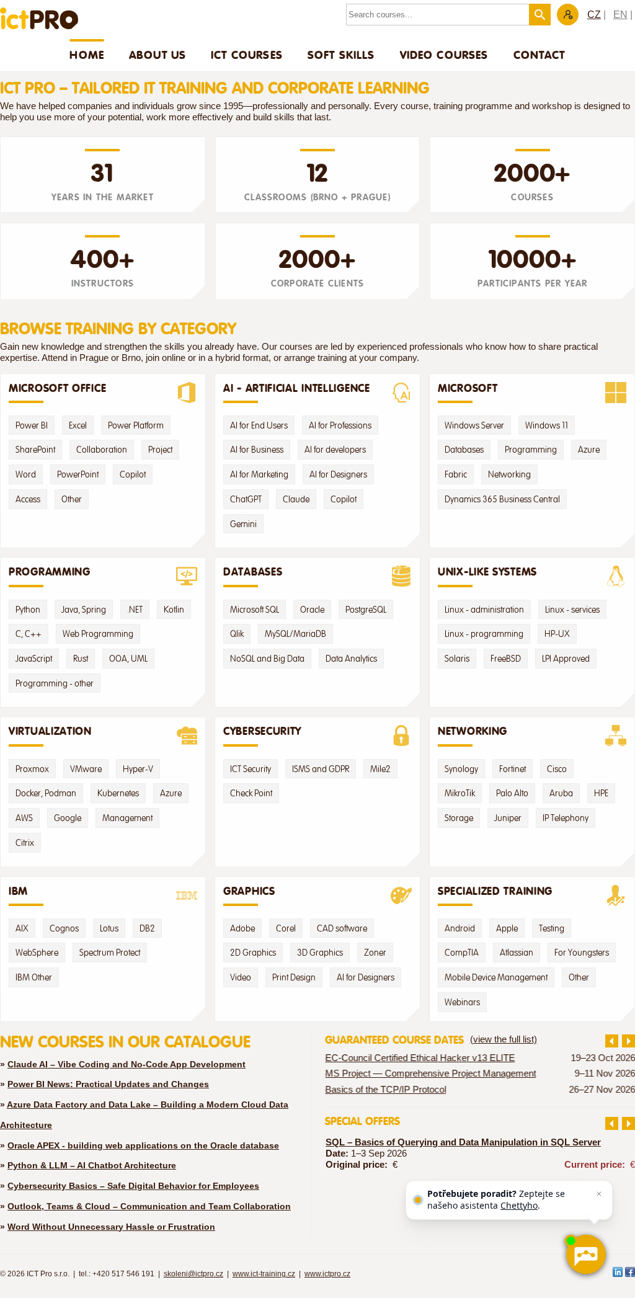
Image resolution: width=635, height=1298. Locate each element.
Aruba (561, 793)
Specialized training (495, 891)
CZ (594, 14)
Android (460, 928)
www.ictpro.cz (327, 1273)
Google (67, 818)
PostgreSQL (365, 610)
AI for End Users (259, 425)
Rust (80, 659)
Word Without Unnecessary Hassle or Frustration (111, 1227)
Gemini (243, 524)
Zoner (375, 953)
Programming (531, 450)
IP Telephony (565, 818)
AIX (22, 928)
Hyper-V (138, 769)
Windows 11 (546, 425)
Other (71, 499)
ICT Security (250, 769)
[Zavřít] (599, 1194)
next (628, 1040)
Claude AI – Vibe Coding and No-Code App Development (126, 1064)
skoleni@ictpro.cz (193, 1273)
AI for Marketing (259, 474)
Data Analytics (351, 659)
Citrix (25, 843)
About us (157, 54)
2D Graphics (253, 953)
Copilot (133, 474)
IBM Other (34, 977)
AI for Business (256, 450)
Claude (296, 499)
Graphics (249, 891)
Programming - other (55, 683)
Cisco (557, 769)
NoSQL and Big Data (267, 659)
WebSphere (37, 953)
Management (127, 818)
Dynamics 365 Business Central (502, 499)
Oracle (312, 610)
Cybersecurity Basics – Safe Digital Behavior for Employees (133, 1186)
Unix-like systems (487, 572)
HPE (601, 793)
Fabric (456, 474)
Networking (509, 474)
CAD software (342, 928)
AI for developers (335, 450)
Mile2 (380, 769)
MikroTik (460, 793)
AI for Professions (340, 425)
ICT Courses (247, 54)
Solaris (457, 659)
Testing (551, 928)
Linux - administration (484, 610)
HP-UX (557, 634)
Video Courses (444, 54)
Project (160, 450)
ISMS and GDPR (320, 769)
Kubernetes (118, 793)
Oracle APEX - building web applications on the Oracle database (143, 1145)
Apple (507, 928)
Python (28, 610)
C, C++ (29, 634)
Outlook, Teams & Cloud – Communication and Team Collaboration (149, 1206)
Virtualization (50, 731)
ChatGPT (246, 499)
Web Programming (98, 634)
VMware (86, 769)
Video (240, 977)
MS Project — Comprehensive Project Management (430, 1073)
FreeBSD (506, 659)
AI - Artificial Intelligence (296, 388)
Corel (286, 928)
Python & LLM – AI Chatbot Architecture (91, 1165)
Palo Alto (512, 793)
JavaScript (34, 659)
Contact (539, 54)
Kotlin (174, 610)
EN (620, 14)
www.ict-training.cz (264, 1273)
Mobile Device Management (496, 977)
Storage (459, 818)
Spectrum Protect (109, 953)
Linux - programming (484, 634)
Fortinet (512, 769)
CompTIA (462, 953)
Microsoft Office (57, 388)
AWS (24, 818)
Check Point (251, 793)
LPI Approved (566, 659)
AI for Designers (338, 474)
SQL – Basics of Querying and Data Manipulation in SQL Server (463, 1142)
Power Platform (136, 425)
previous (611, 1040)
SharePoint (35, 450)
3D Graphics (320, 953)
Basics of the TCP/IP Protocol (385, 1089)
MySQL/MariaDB (295, 634)
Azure (589, 450)
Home (86, 54)
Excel (78, 425)
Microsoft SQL (254, 610)
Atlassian (516, 953)
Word (26, 474)
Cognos (64, 928)
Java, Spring (83, 610)
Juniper (508, 818)
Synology (461, 769)
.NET (135, 610)
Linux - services (572, 610)
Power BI (32, 425)
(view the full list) (503, 1039)
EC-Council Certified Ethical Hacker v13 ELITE (420, 1058)
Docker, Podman (46, 793)
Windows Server (474, 425)
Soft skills (341, 54)
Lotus (109, 928)
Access (28, 499)
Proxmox (32, 769)
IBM (18, 891)
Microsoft (467, 388)
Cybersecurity (262, 731)
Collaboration (101, 450)
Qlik (237, 634)
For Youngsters (581, 953)
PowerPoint (78, 474)
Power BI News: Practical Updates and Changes (108, 1084)
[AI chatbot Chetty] (585, 1254)
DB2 (147, 928)
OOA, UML (128, 659)
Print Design (294, 977)
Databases (464, 450)
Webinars (462, 1002)
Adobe (242, 928)
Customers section (568, 14)
